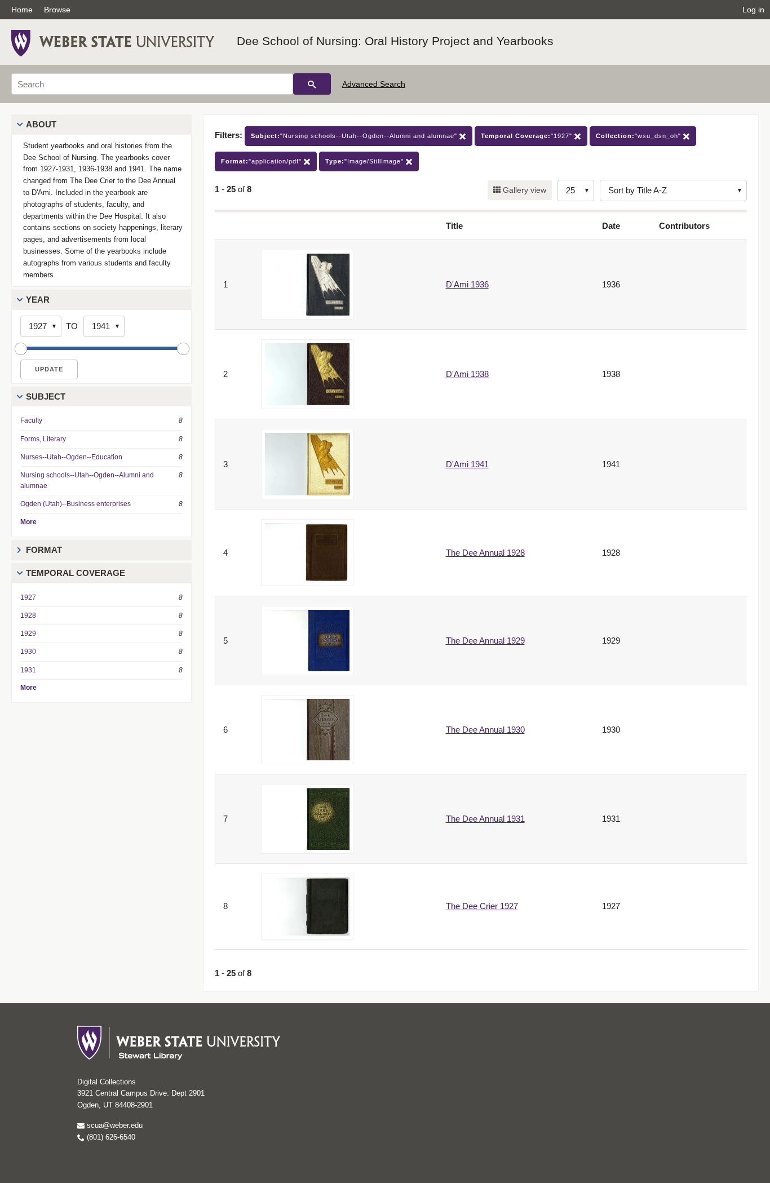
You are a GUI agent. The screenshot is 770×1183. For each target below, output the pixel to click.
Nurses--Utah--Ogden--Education (71, 457)
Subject (45, 396)
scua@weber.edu (114, 1125)
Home (22, 9)
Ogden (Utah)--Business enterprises (75, 504)
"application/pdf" (262, 161)
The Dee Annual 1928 (485, 552)
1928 (28, 615)
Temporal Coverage (75, 573)
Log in (753, 9)
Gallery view (523, 189)
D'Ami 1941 (467, 464)
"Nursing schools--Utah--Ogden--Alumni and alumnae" (355, 135)
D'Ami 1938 (467, 374)
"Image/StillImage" (365, 161)
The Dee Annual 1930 (485, 729)
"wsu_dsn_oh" (639, 135)
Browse (57, 9)
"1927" (527, 135)
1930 (28, 651)
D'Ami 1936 (467, 284)
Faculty (31, 420)
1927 (28, 597)
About (41, 124)
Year (38, 299)
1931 (28, 670)
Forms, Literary (43, 439)
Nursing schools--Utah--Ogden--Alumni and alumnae (87, 480)
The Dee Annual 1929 (485, 640)
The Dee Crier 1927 (482, 906)
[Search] (312, 84)
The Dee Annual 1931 (485, 818)
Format (44, 550)
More (28, 522)
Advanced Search (373, 83)
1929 (28, 633)
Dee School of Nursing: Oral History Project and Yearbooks (395, 40)
